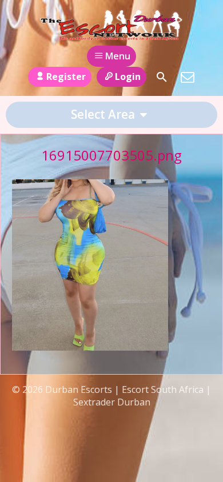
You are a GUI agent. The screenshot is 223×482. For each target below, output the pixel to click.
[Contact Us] (187, 77)
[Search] (162, 77)
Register (66, 76)
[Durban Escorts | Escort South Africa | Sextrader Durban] (111, 25)
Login (128, 76)
